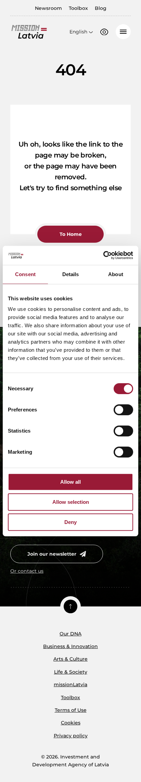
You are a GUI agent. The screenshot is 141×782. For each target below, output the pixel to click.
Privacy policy (71, 736)
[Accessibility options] (104, 32)
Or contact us (26, 571)
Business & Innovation (70, 646)
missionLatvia (70, 684)
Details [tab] (70, 274)
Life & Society (70, 672)
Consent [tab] (25, 274)
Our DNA (70, 634)
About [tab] (115, 274)
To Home (71, 234)
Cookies (70, 723)
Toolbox (78, 8)
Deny (70, 522)
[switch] (123, 409)
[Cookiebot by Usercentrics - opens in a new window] (103, 255)
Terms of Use (71, 710)
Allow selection (70, 502)
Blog (100, 8)
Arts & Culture (70, 659)
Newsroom (48, 8)
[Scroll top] (70, 606)
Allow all (70, 482)
